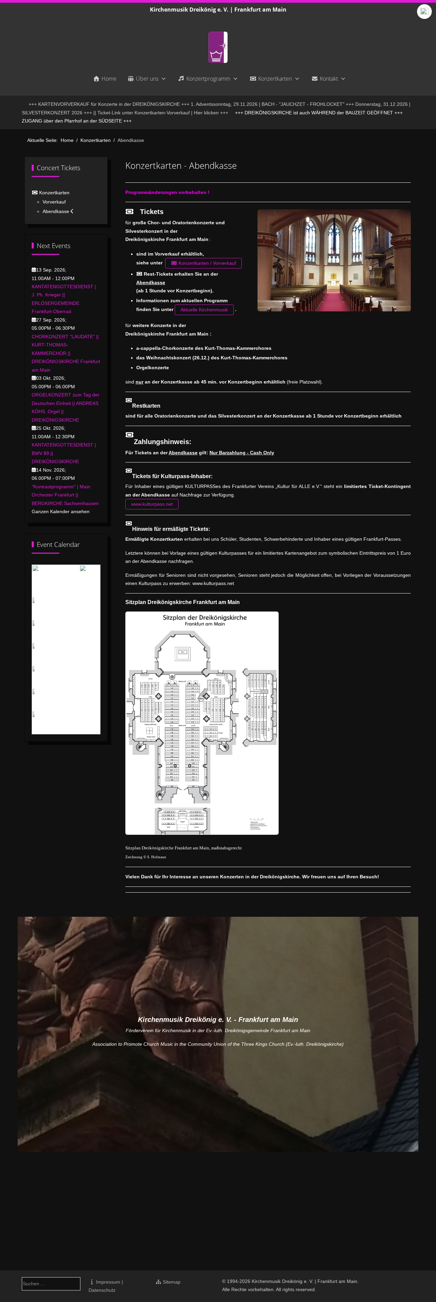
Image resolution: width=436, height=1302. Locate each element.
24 (41, 699)
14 (77, 654)
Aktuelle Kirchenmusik (204, 309)
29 (86, 699)
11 (50, 654)
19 (59, 677)
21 (77, 677)
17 (41, 677)
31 (41, 722)
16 (95, 654)
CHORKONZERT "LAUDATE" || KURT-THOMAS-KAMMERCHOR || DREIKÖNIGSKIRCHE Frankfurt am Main (66, 353)
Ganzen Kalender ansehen (61, 511)
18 (50, 677)
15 (86, 654)
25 (50, 699)
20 (68, 677)
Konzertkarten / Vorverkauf (206, 263)
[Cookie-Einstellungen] (424, 11)
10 (41, 654)
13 (68, 654)
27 (68, 699)
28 (77, 699)
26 (59, 699)
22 (86, 677)
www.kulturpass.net (152, 504)
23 (95, 677)
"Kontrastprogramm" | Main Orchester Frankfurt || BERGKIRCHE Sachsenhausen (65, 495)
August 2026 (64, 576)
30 (95, 699)
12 (59, 654)
